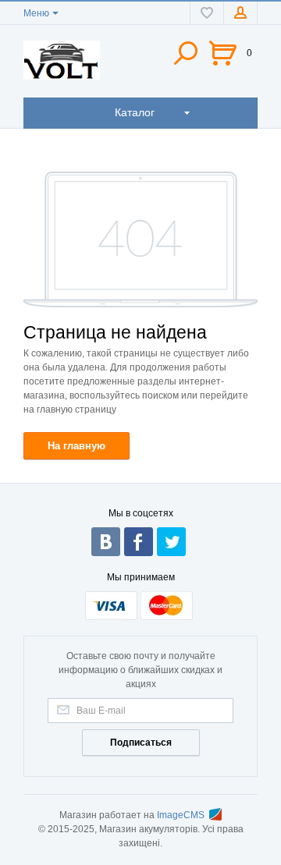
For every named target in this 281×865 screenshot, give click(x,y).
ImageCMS (181, 815)
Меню (36, 13)
